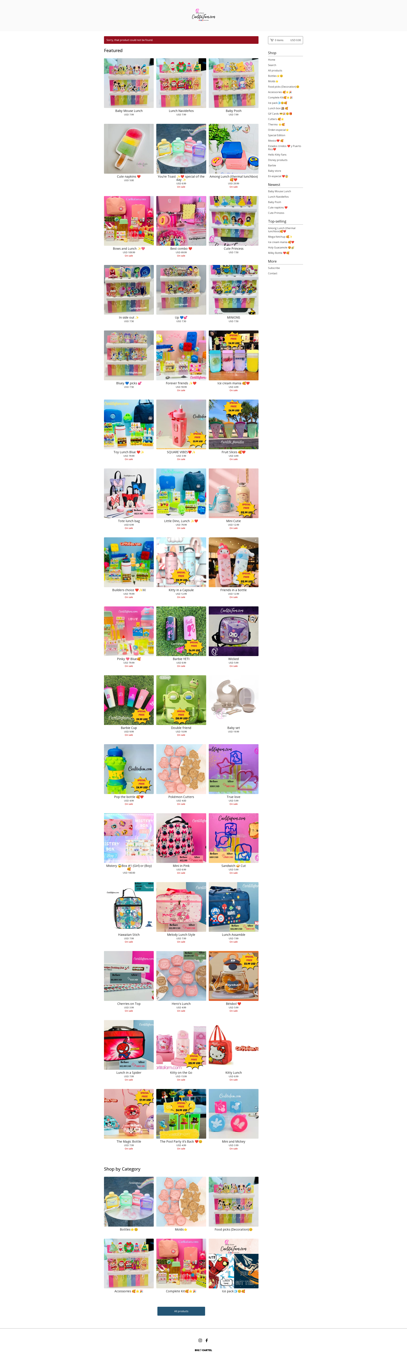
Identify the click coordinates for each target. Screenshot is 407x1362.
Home (271, 59)
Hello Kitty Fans (277, 154)
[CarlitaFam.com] (204, 15)
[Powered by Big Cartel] (203, 1350)
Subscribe (274, 268)
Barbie (272, 165)
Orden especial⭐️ (278, 130)
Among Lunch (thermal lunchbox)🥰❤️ (281, 229)
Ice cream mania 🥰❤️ (281, 242)
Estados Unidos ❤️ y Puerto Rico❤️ (284, 147)
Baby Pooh (274, 202)
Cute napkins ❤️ (278, 207)
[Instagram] (200, 1340)
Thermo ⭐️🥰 (276, 124)
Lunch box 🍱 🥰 (278, 108)
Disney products (277, 160)
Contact (272, 273)
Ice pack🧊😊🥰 (277, 103)
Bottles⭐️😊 (275, 76)
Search (272, 65)
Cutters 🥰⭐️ (276, 119)
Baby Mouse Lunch (279, 191)
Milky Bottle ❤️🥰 (278, 253)
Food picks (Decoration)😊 (283, 86)
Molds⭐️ (273, 81)
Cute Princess (276, 213)
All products (181, 1311)
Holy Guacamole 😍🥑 (281, 247)
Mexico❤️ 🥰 (275, 140)
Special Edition (276, 135)
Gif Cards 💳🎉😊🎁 (280, 113)
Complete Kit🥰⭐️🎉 (280, 97)
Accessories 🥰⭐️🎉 (280, 92)
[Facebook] (206, 1340)
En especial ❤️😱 (278, 176)
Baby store (274, 171)
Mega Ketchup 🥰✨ (280, 236)
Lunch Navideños (278, 196)
